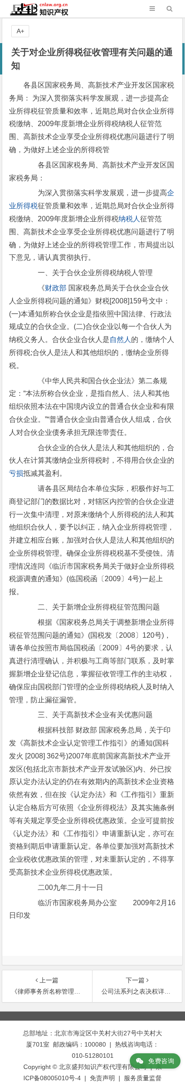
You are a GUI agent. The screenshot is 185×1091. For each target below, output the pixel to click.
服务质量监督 (143, 1078)
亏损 (16, 473)
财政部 (55, 288)
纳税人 (129, 219)
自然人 (120, 339)
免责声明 (102, 1078)
